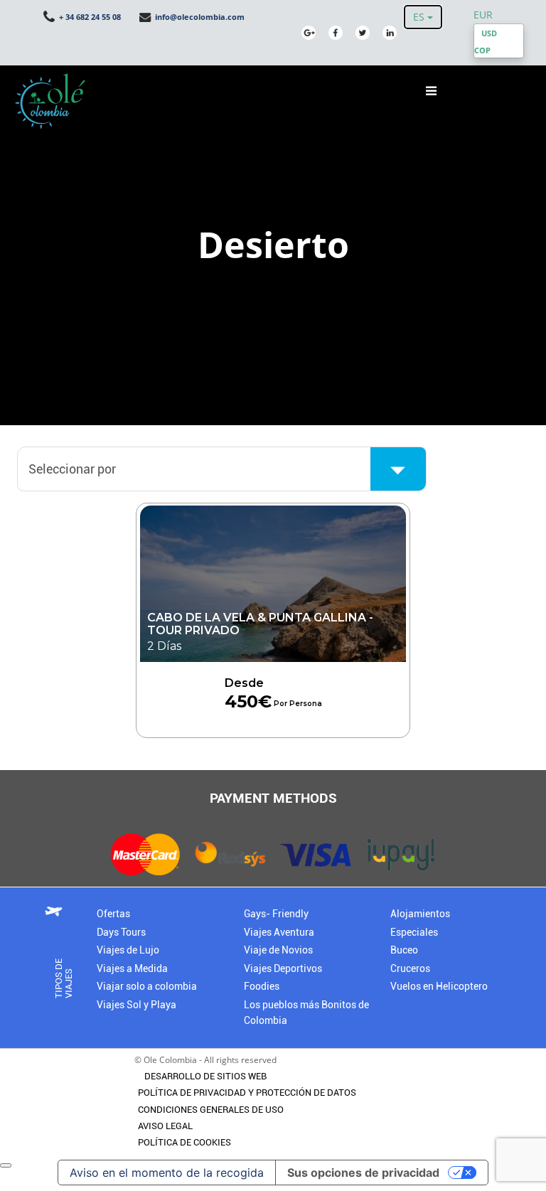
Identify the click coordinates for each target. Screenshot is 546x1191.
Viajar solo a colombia (147, 987)
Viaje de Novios (278, 950)
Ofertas (113, 914)
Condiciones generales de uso (211, 1109)
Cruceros (410, 969)
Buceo (404, 950)
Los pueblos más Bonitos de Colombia (306, 1013)
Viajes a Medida (132, 969)
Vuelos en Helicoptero (439, 987)
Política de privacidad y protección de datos (247, 1092)
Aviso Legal (165, 1126)
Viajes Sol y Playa (136, 1005)
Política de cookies (184, 1142)
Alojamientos (420, 914)
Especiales (414, 932)
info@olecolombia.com (199, 16)
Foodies (261, 987)
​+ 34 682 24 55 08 (89, 16)
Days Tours (121, 932)
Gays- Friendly (276, 914)
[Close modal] (5, 1165)
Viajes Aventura (279, 932)
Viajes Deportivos (283, 969)
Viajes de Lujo (128, 950)
